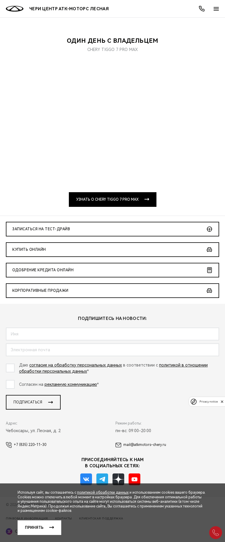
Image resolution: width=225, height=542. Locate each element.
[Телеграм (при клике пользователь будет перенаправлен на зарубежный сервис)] (102, 479)
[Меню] (216, 9)
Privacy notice (209, 401)
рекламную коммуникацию (71, 384)
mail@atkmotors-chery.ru (144, 445)
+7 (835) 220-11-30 (30, 445)
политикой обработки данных (103, 492)
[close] (222, 401)
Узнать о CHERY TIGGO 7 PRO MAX (107, 199)
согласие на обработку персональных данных (75, 365)
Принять (34, 528)
